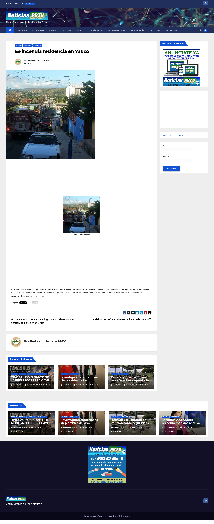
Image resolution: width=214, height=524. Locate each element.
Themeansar (125, 516)
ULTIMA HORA (37, 45)
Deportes (155, 30)
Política (66, 30)
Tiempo (80, 30)
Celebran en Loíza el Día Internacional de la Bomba (121, 319)
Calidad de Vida (116, 30)
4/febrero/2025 (171, 427)
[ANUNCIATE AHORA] (181, 67)
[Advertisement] (81, 178)
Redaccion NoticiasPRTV (38, 60)
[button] (201, 30)
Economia (171, 30)
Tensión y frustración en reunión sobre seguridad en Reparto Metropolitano (131, 380)
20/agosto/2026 (20, 427)
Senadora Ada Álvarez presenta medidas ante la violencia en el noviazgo (180, 423)
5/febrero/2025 (121, 427)
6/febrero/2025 (70, 427)
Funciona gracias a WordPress (95, 516)
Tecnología (137, 30)
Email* (166, 157)
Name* (166, 145)
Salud (52, 30)
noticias (14, 374)
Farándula (96, 30)
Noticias (22, 30)
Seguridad (38, 30)
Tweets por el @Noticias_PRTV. (177, 135)
